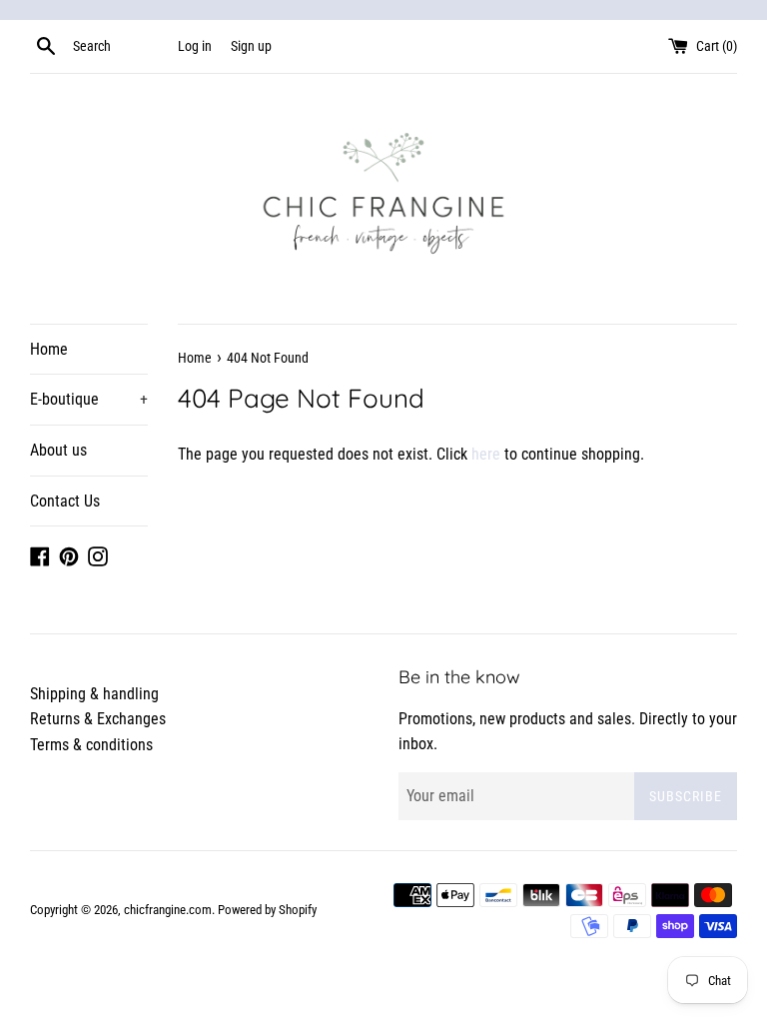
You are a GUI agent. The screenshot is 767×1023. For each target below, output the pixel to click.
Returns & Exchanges (98, 718)
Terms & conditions (91, 744)
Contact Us (65, 501)
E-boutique (89, 399)
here (485, 454)
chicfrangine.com (168, 909)
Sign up (251, 46)
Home (49, 349)
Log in (195, 46)
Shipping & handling (94, 693)
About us (58, 450)
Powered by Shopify (267, 909)
